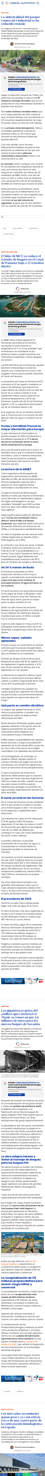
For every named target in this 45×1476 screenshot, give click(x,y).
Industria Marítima (9, 252)
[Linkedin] (18, 1474)
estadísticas (33, 228)
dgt (5, 228)
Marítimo (5, 1006)
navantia (7, 1391)
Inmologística (7, 1409)
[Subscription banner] (22, 986)
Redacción (25, 289)
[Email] (41, 1474)
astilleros (20, 1391)
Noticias (5, 13)
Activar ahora (15, 89)
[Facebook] (4, 1474)
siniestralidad (9, 234)
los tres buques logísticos (18, 1263)
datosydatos (17, 228)
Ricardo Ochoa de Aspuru (25, 44)
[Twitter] (11, 1474)
